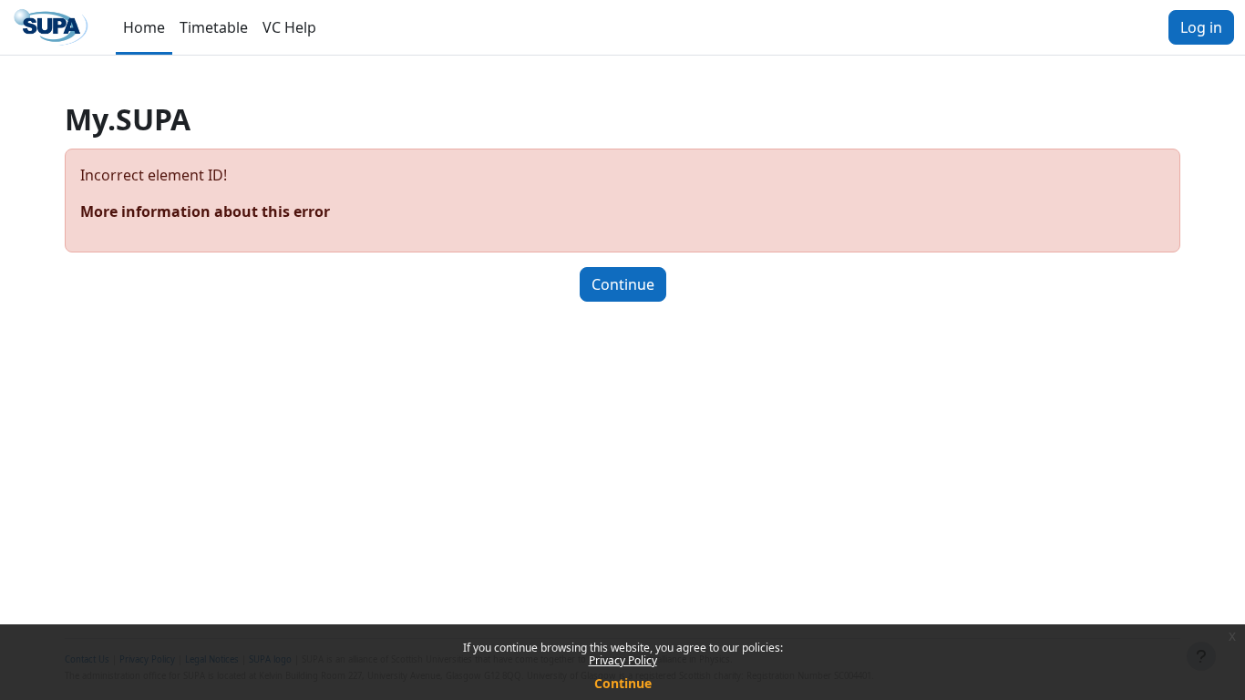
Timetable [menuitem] (214, 27)
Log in (1201, 27)
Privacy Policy (623, 660)
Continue (623, 683)
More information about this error (205, 211)
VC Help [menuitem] (289, 27)
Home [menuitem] (144, 27)
